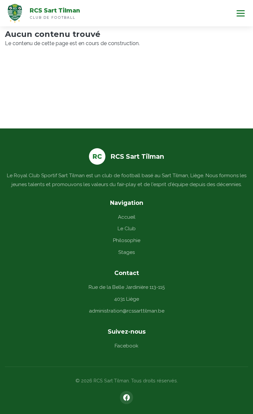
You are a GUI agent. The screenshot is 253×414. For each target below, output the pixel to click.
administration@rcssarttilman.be (126, 311)
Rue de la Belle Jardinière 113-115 (127, 287)
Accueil (126, 217)
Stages (126, 252)
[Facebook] (126, 397)
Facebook (126, 346)
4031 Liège (126, 299)
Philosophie (126, 240)
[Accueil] (15, 13)
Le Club (127, 229)
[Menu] (240, 13)
